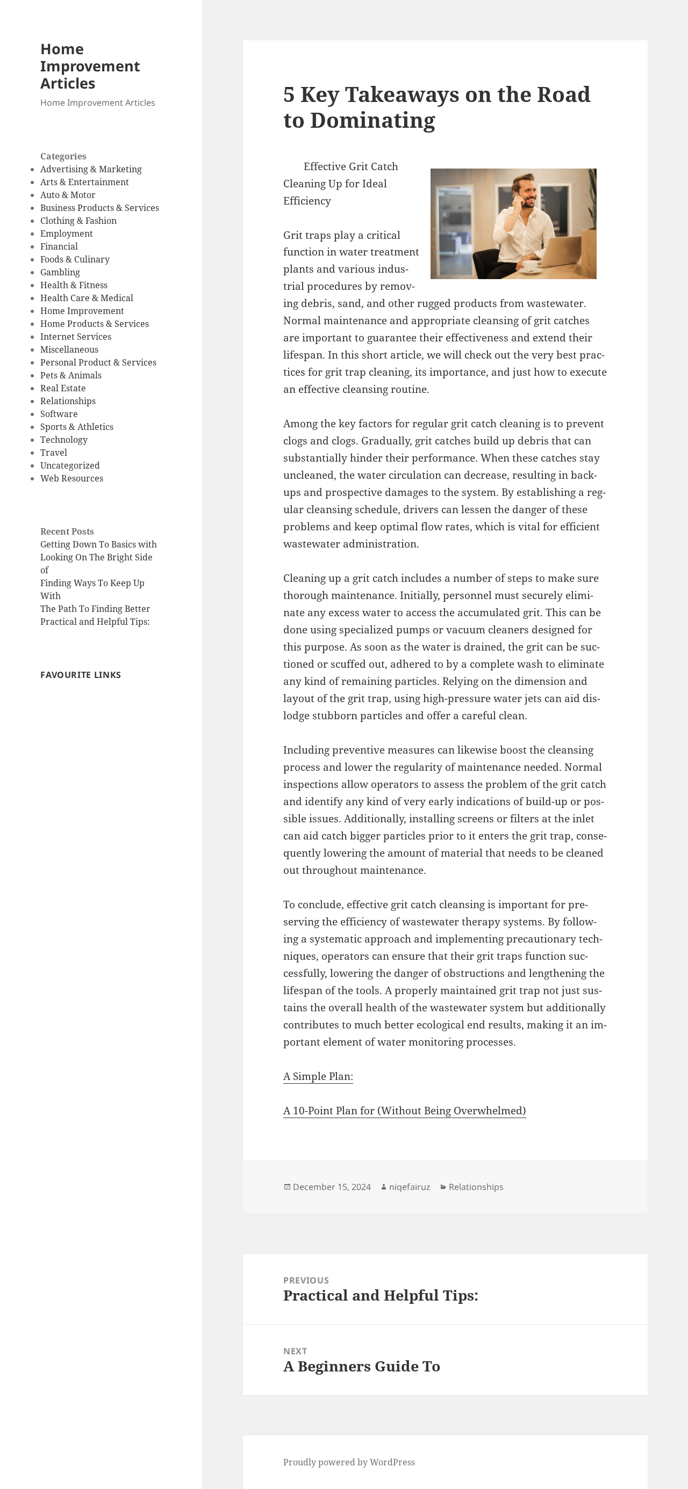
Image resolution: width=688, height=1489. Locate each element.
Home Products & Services (94, 324)
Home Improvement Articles (90, 66)
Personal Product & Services (98, 362)
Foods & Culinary (75, 259)
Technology (64, 440)
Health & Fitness (74, 285)
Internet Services (75, 336)
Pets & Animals (71, 375)
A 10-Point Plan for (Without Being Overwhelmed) (404, 1111)
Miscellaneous (69, 349)
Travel (53, 452)
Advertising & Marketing (91, 169)
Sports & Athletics (76, 427)
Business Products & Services (99, 208)
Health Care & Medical (86, 298)
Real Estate (63, 388)
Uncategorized (70, 465)
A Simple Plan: (318, 1076)
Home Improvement (82, 311)
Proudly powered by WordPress (349, 1462)
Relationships (68, 401)
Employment (66, 233)
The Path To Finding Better (95, 609)
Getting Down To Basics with (98, 544)
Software (59, 414)
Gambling (60, 272)
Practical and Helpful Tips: (95, 621)
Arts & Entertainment (84, 182)
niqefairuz (410, 1187)
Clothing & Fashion (78, 221)
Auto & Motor (68, 195)
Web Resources (71, 478)
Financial (59, 246)
